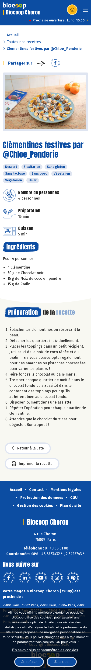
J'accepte (62, 662)
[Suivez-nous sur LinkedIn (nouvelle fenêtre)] (25, 578)
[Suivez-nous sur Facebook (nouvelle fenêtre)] (8, 578)
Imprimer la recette (35, 463)
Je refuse (29, 662)
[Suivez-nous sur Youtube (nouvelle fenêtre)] (41, 578)
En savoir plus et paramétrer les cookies (45, 650)
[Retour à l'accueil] (14, 5)
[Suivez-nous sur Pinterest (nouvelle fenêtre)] (73, 578)
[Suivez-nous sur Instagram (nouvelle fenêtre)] (57, 578)
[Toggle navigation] (85, 11)
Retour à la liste (30, 448)
